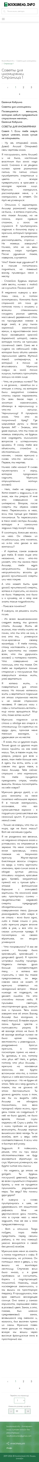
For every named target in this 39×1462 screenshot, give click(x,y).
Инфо (9, 1448)
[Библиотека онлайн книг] (19, 4)
